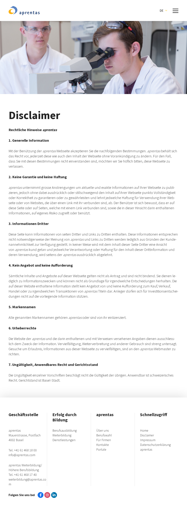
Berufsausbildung (64, 430)
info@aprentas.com (22, 455)
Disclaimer (147, 435)
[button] (163, 10)
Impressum (147, 440)
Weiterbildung (61, 435)
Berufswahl (104, 435)
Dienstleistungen (63, 440)
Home (144, 430)
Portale (101, 449)
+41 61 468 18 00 (25, 450)
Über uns (102, 430)
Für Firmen (103, 440)
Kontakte (102, 445)
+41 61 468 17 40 (25, 475)
